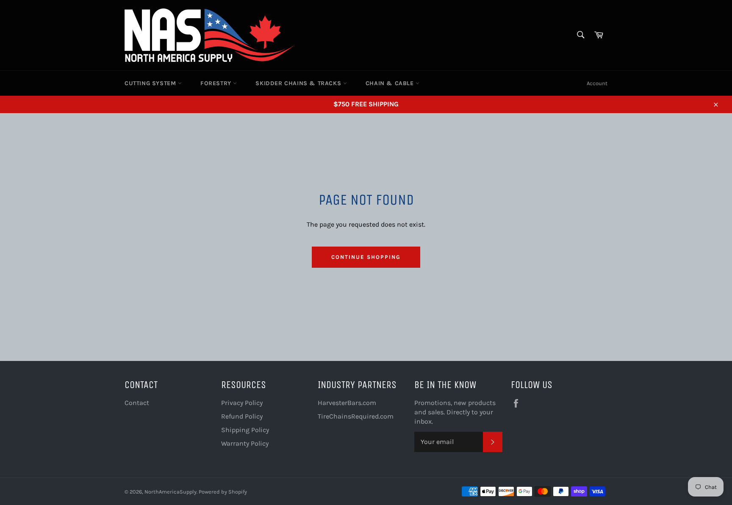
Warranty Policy (245, 443)
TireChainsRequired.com (356, 416)
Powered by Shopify (223, 491)
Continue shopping (365, 257)
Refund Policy (242, 416)
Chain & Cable (391, 83)
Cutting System (151, 83)
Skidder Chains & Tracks (299, 83)
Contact (137, 403)
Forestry (216, 83)
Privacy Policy (242, 403)
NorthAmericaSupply (170, 491)
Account (597, 83)
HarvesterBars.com (347, 403)
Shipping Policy (245, 430)
